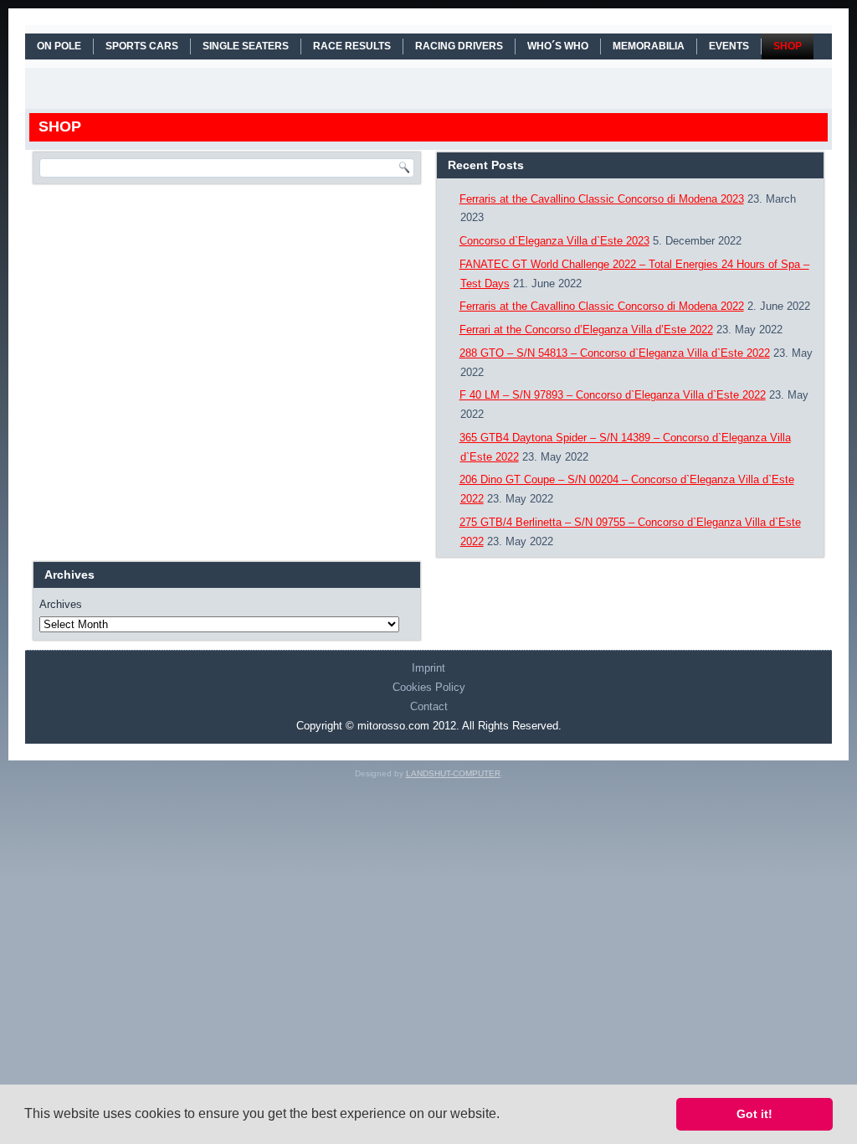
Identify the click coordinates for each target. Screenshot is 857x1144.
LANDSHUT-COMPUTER (453, 773)
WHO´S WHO (557, 46)
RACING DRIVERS (459, 46)
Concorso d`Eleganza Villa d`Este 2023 (554, 240)
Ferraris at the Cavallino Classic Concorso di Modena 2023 (601, 199)
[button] (505, 1115)
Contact (429, 706)
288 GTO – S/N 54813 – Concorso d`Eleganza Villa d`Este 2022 (614, 353)
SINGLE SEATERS (246, 46)
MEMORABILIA (649, 46)
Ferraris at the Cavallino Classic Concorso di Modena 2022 (601, 306)
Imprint (428, 668)
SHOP (787, 46)
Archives (60, 604)
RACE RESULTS (352, 46)
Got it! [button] (754, 1114)
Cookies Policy (429, 687)
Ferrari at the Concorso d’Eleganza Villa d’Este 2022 (586, 329)
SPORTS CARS (141, 46)
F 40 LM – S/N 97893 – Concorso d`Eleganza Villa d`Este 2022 (612, 395)
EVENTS (729, 46)
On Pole (59, 46)
